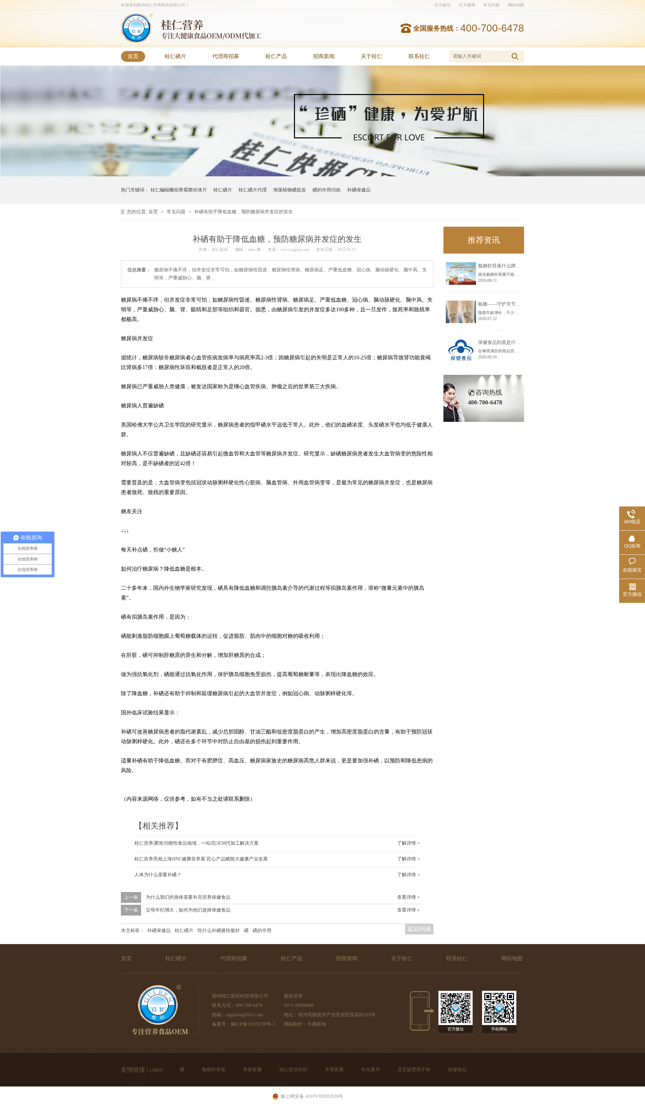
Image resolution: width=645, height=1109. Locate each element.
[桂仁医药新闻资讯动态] (322, 174)
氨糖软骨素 (214, 1069)
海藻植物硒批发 (289, 189)
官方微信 (442, 5)
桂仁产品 (276, 56)
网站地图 (516, 5)
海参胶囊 (253, 1069)
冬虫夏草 (371, 1069)
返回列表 (419, 929)
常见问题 (491, 5)
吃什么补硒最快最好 (219, 930)
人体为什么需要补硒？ (157, 874)
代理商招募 (225, 56)
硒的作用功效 (326, 189)
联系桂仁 (419, 56)
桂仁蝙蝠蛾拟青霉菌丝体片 (178, 189)
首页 (133, 56)
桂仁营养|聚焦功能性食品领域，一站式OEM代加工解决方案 (196, 843)
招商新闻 (324, 56)
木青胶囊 (335, 1069)
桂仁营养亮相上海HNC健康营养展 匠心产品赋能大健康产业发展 (201, 858)
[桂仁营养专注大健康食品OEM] (137, 41)
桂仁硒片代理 (253, 189)
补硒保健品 (359, 189)
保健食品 (457, 1069)
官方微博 (467, 5)
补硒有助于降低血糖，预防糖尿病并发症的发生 (243, 211)
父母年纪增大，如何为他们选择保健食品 (188, 910)
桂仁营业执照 (294, 1069)
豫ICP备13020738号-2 (253, 1024)
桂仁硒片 (175, 56)
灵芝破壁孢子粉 (414, 1069)
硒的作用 (262, 930)
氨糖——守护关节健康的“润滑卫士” (515, 304)
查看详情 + (408, 897)
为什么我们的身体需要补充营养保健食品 (188, 897)
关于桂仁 (371, 56)
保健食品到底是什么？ (501, 342)
